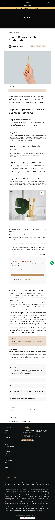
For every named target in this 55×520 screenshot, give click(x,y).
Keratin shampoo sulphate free (31, 493)
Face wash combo (8, 505)
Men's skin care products (29, 481)
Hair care (38, 496)
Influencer (7, 437)
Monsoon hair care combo (10, 503)
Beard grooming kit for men (31, 501)
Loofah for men (13, 496)
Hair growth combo (11, 506)
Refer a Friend (8, 439)
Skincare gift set (8, 501)
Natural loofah (46, 487)
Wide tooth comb (15, 487)
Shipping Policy (8, 462)
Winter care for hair (32, 496)
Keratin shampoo (34, 491)
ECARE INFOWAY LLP (34, 515)
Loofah (18, 496)
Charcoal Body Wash (17, 489)
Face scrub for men (14, 498)
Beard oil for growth (39, 487)
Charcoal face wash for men (38, 494)
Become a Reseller (9, 446)
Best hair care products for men (20, 484)
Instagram (7, 442)
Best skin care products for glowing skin (17, 508)
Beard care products (13, 482)
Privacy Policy (26, 279)
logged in (18, 421)
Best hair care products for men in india (33, 506)
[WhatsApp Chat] (52, 263)
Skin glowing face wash (23, 482)
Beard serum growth (9, 494)
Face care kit (36, 505)
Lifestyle (44, 46)
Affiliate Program (9, 456)
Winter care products (20, 506)
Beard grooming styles (30, 510)
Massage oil (43, 489)
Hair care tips (43, 496)
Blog (6, 432)
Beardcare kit (33, 503)
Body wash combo (29, 505)
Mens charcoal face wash (19, 486)
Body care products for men (22, 499)
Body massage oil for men (43, 503)
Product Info (8, 444)
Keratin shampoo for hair (43, 493)
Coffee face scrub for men (24, 491)
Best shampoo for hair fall (19, 493)
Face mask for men (44, 482)
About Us (7, 451)
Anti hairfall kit (39, 510)
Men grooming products (18, 481)
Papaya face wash (32, 499)
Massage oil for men (14, 491)
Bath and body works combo (19, 510)
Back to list (27, 409)
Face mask (39, 498)
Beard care (39, 499)
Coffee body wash (25, 489)
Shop (6, 430)
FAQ (6, 453)
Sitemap (7, 467)
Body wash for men (10, 486)
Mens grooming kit (9, 481)
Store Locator (8, 449)
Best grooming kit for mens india (32, 508)
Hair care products (8, 484)
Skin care (44, 499)
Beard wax (22, 487)
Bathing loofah (9, 489)
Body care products (38, 481)
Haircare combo (27, 503)
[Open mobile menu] (4, 3)
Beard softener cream (29, 487)
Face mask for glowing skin (34, 482)
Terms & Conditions (9, 465)
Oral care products (16, 501)
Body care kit (42, 508)
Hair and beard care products (19, 505)
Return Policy (8, 458)
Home (24, 20)
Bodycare (23, 501)
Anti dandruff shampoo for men (43, 484)
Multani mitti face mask (31, 498)
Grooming (29, 20)
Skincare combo (20, 503)
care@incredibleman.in (41, 436)
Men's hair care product (31, 484)
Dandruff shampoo (9, 493)
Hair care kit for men (42, 501)
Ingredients (38, 46)
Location (7, 435)
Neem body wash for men (35, 489)
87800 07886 (40, 434)
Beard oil (16, 494)
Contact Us (7, 469)
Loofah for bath (24, 496)
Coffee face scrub (22, 498)
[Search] (50, 3)
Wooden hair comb (38, 486)
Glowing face (13, 499)
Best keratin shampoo (29, 486)
